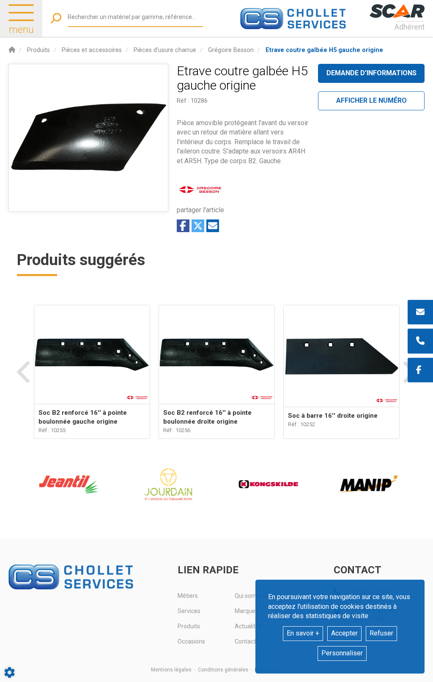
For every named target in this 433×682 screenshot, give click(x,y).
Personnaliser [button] (342, 653)
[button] (324, 50)
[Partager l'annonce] (212, 225)
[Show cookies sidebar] (9, 672)
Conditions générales (223, 670)
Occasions (191, 641)
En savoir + (303, 633)
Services (189, 611)
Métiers (188, 595)
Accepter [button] (344, 633)
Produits (189, 626)
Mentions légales (171, 670)
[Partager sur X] (198, 225)
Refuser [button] (381, 633)
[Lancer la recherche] (56, 18)
